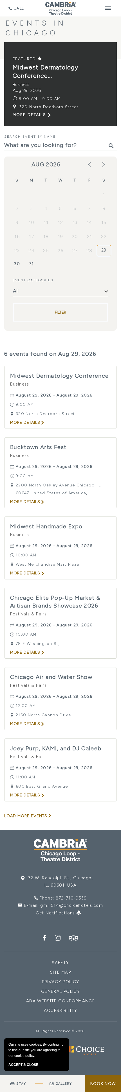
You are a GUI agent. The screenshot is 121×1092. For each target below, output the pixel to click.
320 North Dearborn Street (49, 107)
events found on (50, 353)
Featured (25, 58)
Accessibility (60, 1010)
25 (46, 250)
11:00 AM (25, 777)
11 (46, 222)
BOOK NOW (103, 1083)
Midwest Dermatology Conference (59, 375)
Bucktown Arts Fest (38, 447)
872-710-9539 (71, 898)
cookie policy (24, 1056)
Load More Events (25, 816)
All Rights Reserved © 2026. (60, 1031)
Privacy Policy (60, 981)
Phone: (63, 898)
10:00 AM (26, 555)
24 (31, 250)
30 (17, 263)
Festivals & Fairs (28, 614)
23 (17, 250)
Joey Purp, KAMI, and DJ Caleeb (56, 748)
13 (75, 222)
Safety (60, 962)
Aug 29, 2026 (27, 90)
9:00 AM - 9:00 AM (39, 98)
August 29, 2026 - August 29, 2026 (54, 395)
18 (46, 236)
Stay (21, 1084)
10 (32, 222)
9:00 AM (25, 404)
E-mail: (63, 905)
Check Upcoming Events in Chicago (56, 23)
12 (60, 222)
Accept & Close (23, 1065)
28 (89, 250)
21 (89, 236)
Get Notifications (56, 913)
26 (61, 250)
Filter (60, 312)
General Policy (60, 991)
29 (104, 250)
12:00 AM (26, 705)
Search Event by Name (30, 137)
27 (75, 250)
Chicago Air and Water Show (51, 677)
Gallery (64, 1084)
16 (17, 236)
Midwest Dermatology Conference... (45, 72)
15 (104, 222)
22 (104, 236)
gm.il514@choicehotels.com (71, 905)
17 (31, 236)
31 (31, 263)
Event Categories (33, 280)
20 (75, 236)
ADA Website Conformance (60, 1000)
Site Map (60, 972)
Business (21, 84)
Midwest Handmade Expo (46, 526)
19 (60, 236)
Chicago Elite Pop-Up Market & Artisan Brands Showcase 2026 (55, 601)
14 (89, 222)
